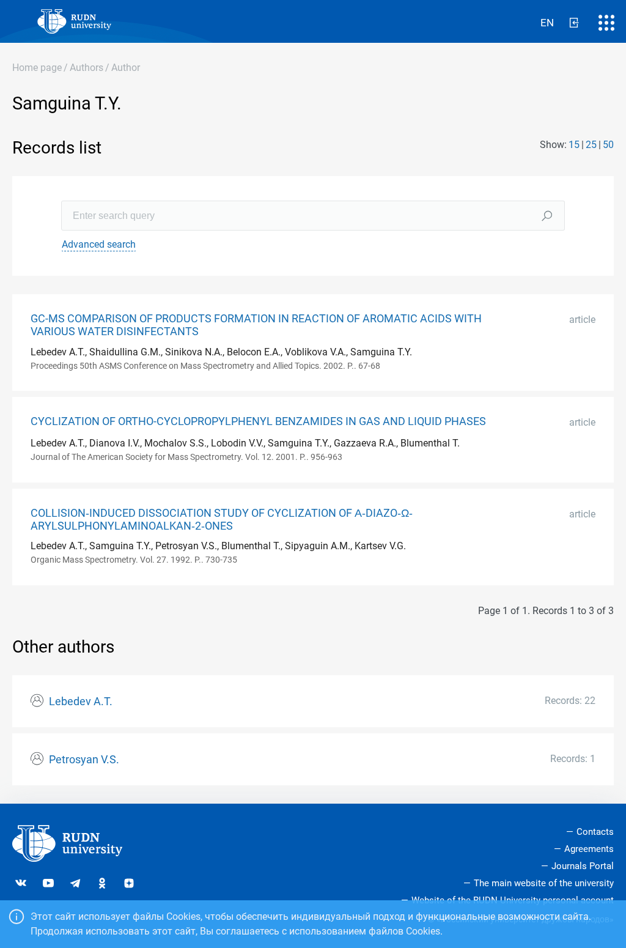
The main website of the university (544, 883)
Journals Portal (582, 866)
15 (574, 144)
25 (591, 144)
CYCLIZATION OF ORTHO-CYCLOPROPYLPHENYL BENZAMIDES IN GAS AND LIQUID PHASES (258, 421)
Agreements (589, 848)
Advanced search (99, 244)
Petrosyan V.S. (84, 760)
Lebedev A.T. (80, 701)
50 (608, 144)
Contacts (595, 831)
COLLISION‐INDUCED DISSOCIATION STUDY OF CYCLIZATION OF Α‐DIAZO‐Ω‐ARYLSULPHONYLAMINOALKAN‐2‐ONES (222, 519)
